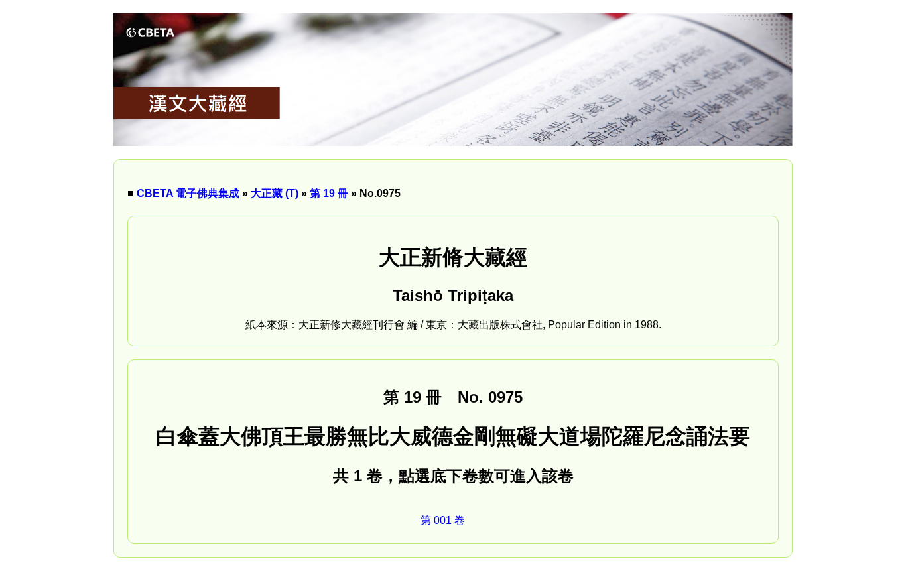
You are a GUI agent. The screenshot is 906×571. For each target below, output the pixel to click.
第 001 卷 (443, 520)
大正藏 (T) (274, 193)
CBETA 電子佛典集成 (188, 193)
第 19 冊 (329, 193)
